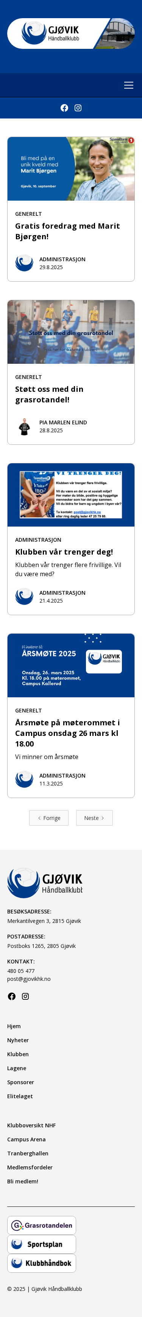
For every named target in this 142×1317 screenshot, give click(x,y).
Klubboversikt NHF (31, 1125)
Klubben (18, 1054)
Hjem (14, 1026)
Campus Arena (26, 1139)
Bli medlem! (22, 1181)
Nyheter (18, 1040)
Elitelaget (20, 1096)
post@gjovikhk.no (29, 978)
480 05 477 (20, 970)
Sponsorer (20, 1082)
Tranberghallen (27, 1153)
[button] (127, 85)
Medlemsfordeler (30, 1167)
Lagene (16, 1068)
